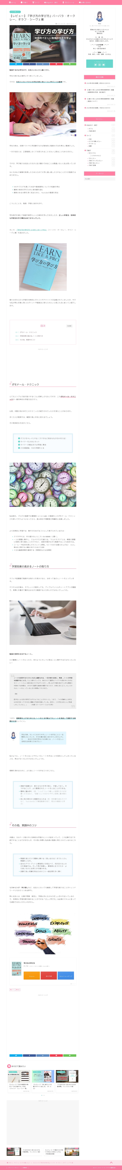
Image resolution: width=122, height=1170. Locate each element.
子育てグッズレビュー (101, 161)
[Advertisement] (43, 364)
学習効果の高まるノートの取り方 (31, 336)
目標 (101, 146)
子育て (25, 3)
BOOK (12, 989)
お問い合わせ (86, 3)
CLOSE (69, 325)
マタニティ (101, 158)
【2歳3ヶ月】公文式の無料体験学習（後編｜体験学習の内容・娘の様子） (100, 91)
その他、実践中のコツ (27, 340)
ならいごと (101, 153)
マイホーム (101, 144)
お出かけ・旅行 (52, 3)
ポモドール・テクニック (28, 332)
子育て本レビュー (101, 163)
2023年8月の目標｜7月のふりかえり (98, 108)
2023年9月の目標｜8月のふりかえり (98, 83)
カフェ (101, 129)
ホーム (13, 3)
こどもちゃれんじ (96, 155)
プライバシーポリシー (14, 1167)
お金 (101, 139)
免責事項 (25, 1167)
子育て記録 (101, 165)
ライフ (37, 3)
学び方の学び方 (29, 963)
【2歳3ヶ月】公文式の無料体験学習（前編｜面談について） (100, 100)
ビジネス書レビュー (15, 12)
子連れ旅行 (101, 131)
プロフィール (69, 3)
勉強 (18, 989)
